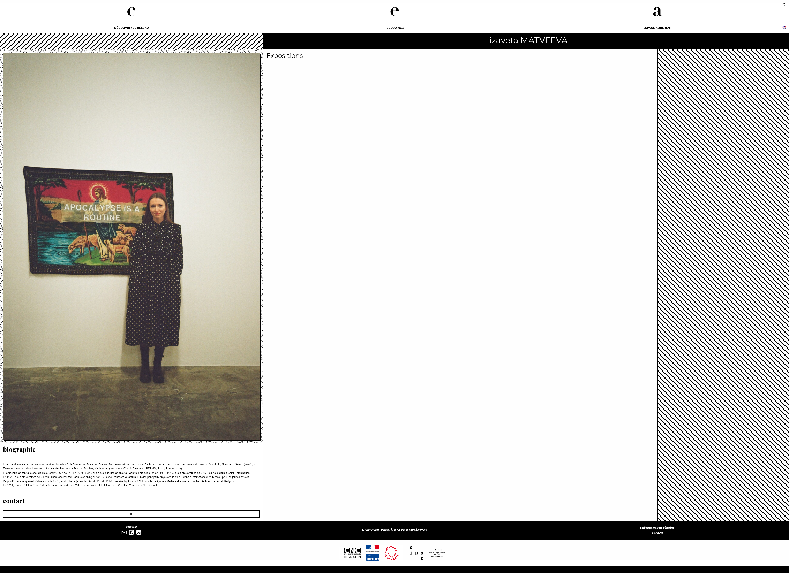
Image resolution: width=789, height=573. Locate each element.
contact (131, 527)
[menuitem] (131, 28)
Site (131, 514)
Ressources (395, 27)
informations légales (657, 528)
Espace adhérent (657, 27)
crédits (657, 533)
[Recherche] (783, 5)
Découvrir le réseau (131, 27)
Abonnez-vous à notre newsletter (394, 530)
